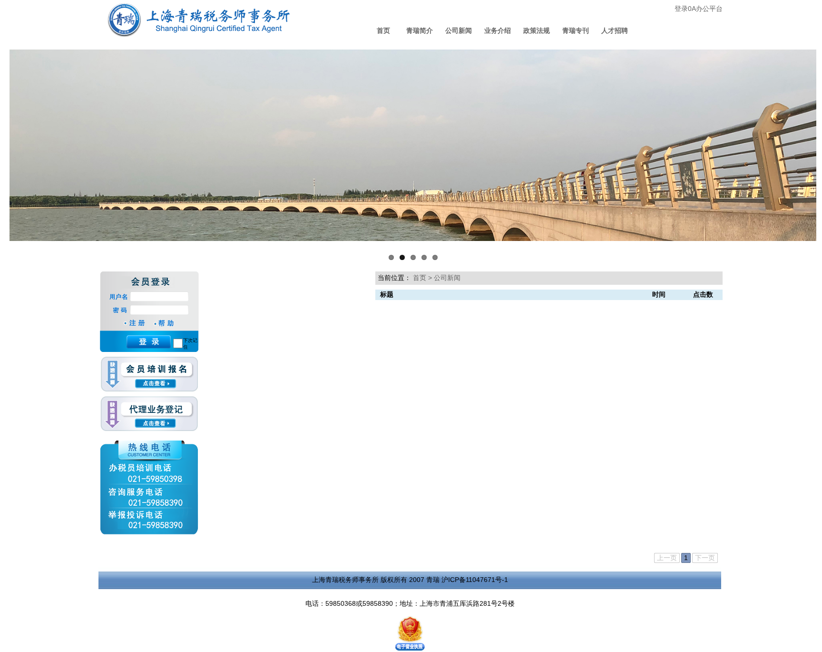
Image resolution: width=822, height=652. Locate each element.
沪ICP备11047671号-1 (474, 579)
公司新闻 (458, 30)
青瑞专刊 (575, 30)
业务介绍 (497, 30)
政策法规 (536, 30)
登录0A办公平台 (699, 8)
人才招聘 (614, 30)
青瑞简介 (419, 30)
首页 (383, 30)
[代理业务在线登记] (149, 414)
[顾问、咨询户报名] (149, 376)
